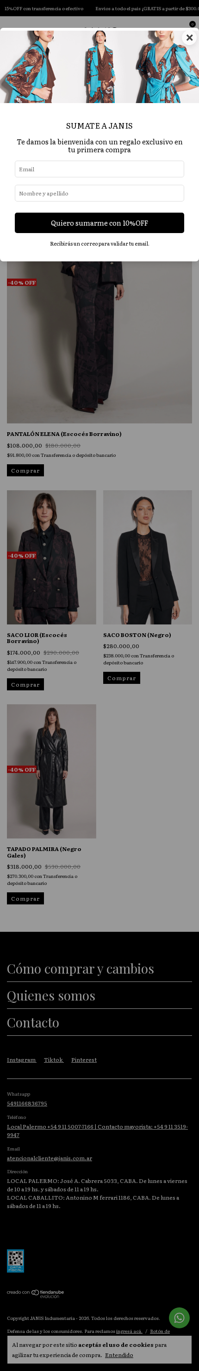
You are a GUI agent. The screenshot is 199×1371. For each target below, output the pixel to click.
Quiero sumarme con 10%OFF (99, 222)
